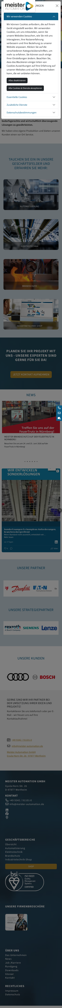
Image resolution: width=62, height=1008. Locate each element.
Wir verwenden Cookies (19, 16)
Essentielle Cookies (17, 97)
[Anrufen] (59, 408)
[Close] (57, 5)
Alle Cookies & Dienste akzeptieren (25, 88)
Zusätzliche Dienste (17, 105)
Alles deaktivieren (17, 80)
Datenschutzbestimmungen (21, 112)
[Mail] (59, 413)
